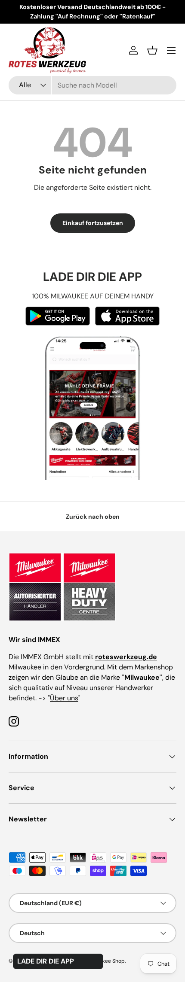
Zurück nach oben (93, 516)
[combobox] (92, 85)
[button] (152, 50)
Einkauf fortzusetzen (92, 223)
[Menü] (171, 50)
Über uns (64, 697)
